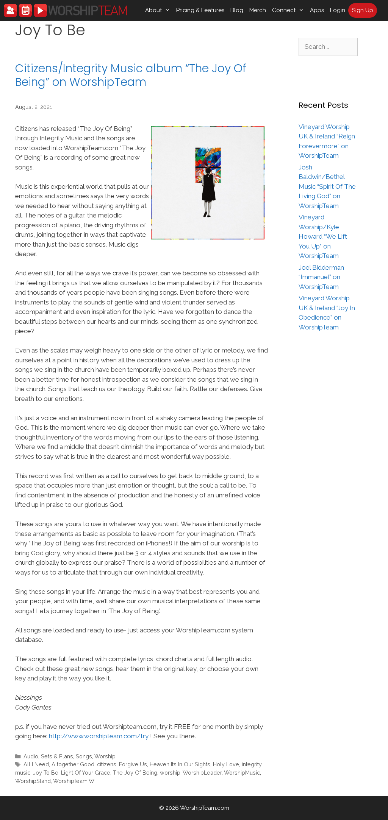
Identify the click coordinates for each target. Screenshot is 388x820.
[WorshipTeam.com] (65, 10)
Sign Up (362, 10)
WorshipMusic (242, 772)
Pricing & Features (200, 10)
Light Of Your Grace (85, 772)
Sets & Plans (57, 756)
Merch (257, 10)
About (153, 10)
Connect (284, 10)
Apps (317, 10)
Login (337, 10)
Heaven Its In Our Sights (180, 764)
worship (170, 772)
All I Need (36, 764)
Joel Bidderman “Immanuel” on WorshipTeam (321, 277)
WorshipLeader (202, 772)
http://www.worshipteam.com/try (99, 736)
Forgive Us (133, 764)
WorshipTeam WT (75, 781)
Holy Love (226, 764)
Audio (30, 756)
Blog (236, 10)
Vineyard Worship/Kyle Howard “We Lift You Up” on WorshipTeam (323, 236)
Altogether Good (73, 764)
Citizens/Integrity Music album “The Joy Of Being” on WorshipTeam (130, 75)
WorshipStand (33, 781)
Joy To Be (45, 772)
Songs (84, 756)
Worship (105, 756)
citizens (106, 764)
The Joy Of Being (135, 772)
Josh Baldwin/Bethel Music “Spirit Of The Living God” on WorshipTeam (327, 186)
